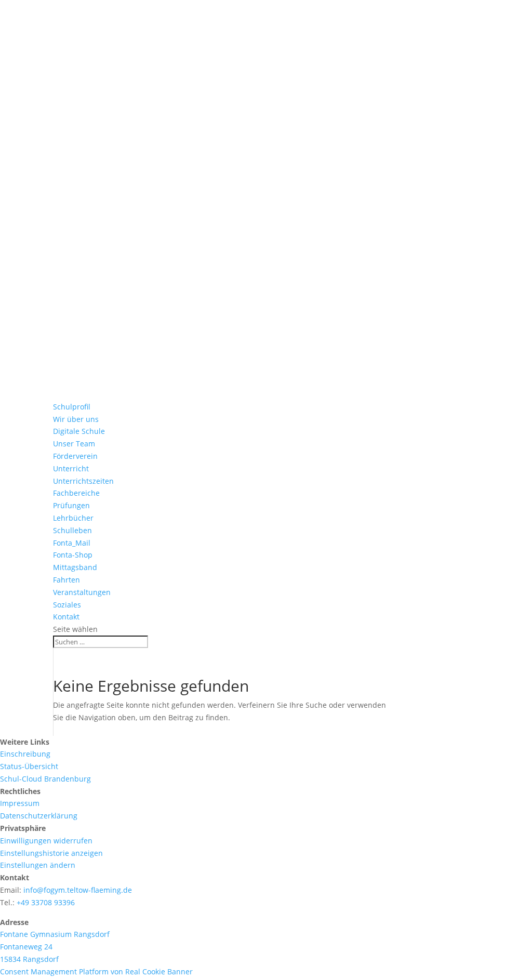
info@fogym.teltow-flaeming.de (77, 890)
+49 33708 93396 (46, 902)
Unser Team (74, 443)
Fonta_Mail (71, 543)
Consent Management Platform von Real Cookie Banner (96, 971)
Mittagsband (75, 567)
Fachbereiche (76, 493)
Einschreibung (25, 754)
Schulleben (72, 530)
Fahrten (66, 580)
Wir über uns (76, 419)
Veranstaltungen (82, 592)
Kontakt (66, 617)
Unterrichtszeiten (83, 481)
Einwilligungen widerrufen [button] (46, 840)
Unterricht (71, 468)
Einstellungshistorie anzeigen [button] (51, 853)
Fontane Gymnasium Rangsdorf (55, 934)
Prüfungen (71, 505)
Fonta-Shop (72, 555)
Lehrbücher (73, 518)
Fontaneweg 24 (26, 946)
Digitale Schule (79, 431)
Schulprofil (71, 407)
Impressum (19, 803)
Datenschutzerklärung (38, 816)
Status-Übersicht (29, 766)
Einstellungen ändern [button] (37, 865)
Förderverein (75, 456)
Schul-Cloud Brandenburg (45, 779)
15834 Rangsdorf (29, 959)
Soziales (67, 605)
